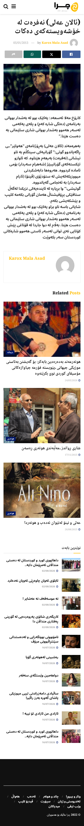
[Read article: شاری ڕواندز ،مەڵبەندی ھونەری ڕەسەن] (42, 415)
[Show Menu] (13, 7)
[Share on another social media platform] (13, 54)
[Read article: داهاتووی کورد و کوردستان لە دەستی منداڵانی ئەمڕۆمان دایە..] (71, 564)
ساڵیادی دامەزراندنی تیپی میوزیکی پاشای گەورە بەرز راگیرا (33, 696)
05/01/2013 (20, 43)
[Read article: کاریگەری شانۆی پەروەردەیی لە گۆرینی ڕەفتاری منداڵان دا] (71, 621)
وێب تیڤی (73, 806)
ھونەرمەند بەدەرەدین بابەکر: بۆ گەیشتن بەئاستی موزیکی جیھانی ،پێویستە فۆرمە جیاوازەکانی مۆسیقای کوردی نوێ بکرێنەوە (43, 367)
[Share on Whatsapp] (32, 54)
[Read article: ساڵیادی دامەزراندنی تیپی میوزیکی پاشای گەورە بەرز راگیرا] (71, 698)
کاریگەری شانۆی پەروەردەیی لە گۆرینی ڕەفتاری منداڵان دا (31, 619)
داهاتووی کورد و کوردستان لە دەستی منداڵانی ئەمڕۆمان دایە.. (32, 562)
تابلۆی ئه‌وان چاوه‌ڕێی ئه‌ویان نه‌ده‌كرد (32, 580)
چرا (68, 815)
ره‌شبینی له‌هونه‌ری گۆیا (42, 657)
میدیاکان (54, 806)
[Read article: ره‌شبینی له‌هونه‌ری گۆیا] (71, 661)
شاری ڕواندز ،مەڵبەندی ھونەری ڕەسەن (50, 448)
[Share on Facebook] (71, 54)
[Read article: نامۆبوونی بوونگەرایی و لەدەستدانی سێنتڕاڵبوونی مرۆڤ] (71, 641)
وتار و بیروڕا (73, 796)
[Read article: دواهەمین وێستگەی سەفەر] (71, 680)
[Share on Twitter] (51, 54)
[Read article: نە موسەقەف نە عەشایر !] (71, 603)
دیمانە (10, 353)
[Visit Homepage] (66, 7)
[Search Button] (6, 7)
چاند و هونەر (51, 796)
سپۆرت (45, 801)
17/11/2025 (71, 455)
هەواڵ (15, 796)
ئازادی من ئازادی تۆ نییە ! (40, 713)
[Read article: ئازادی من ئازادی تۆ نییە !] (71, 718)
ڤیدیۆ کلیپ (25, 801)
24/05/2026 (71, 381)
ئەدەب (31, 796)
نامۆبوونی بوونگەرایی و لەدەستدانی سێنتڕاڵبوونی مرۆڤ (33, 639)
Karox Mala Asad (55, 43)
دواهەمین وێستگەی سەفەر (38, 675)
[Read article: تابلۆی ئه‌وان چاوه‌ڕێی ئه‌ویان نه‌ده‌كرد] (71, 585)
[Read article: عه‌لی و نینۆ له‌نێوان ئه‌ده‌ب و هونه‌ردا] (42, 490)
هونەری (10, 439)
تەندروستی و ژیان (69, 801)
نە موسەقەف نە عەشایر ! (40, 598)
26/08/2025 (71, 530)
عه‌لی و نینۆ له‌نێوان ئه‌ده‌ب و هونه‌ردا (52, 522)
